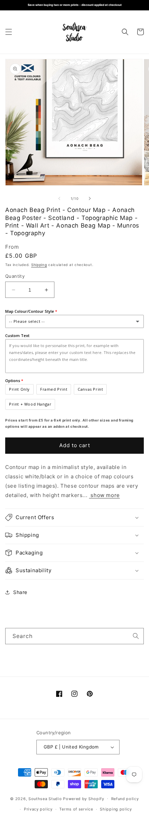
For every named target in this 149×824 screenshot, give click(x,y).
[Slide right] (89, 198)
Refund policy (125, 798)
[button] (8, 31)
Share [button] (20, 592)
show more (104, 495)
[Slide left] (59, 198)
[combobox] (74, 636)
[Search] (135, 636)
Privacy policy (38, 809)
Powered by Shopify (83, 798)
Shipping (39, 265)
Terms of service (76, 809)
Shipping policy (116, 809)
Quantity (15, 276)
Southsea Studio (45, 798)
